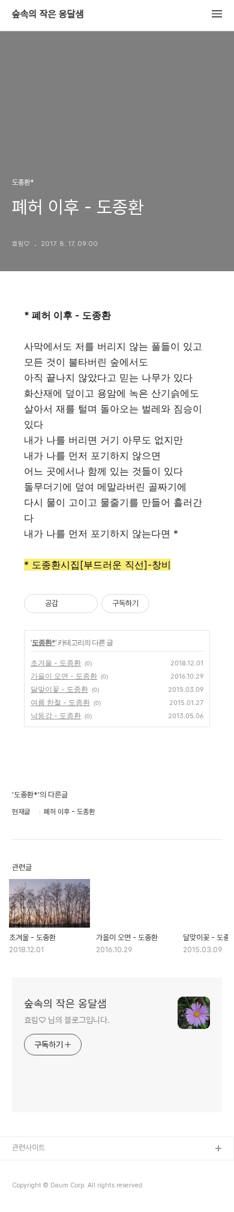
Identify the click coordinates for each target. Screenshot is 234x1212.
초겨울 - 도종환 (56, 662)
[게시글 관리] (84, 604)
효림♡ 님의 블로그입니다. (67, 1020)
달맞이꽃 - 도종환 (59, 689)
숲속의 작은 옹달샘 (48, 14)
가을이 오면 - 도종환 (64, 675)
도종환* (43, 642)
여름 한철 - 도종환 (60, 702)
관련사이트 (28, 1147)
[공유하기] (69, 604)
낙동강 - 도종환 (56, 715)
